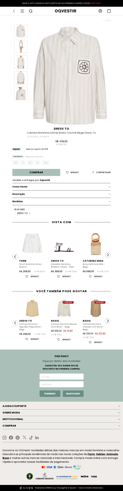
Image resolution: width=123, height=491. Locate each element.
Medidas (17, 201)
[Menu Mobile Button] (22, 11)
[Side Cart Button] (109, 11)
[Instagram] (4, 438)
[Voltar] (14, 11)
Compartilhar (103, 172)
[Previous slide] (15, 257)
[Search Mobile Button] (30, 11)
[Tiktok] (31, 438)
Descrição (18, 194)
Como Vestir (20, 186)
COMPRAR (36, 172)
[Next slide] (108, 255)
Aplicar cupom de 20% (37, 149)
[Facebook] (11, 438)
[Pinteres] (18, 438)
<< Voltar (107, 20)
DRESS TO (61, 129)
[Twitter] (24, 438)
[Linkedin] (37, 438)
